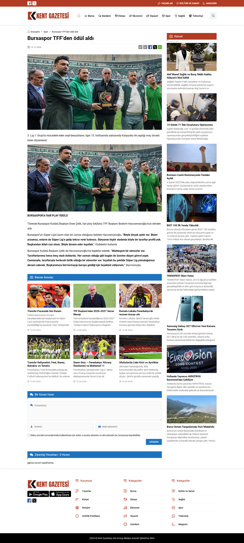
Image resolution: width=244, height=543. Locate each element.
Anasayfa (35, 31)
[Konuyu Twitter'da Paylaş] (155, 47)
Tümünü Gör (172, 41)
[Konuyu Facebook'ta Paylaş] (150, 47)
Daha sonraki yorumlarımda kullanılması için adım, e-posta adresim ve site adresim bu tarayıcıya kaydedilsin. (85, 435)
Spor (46, 31)
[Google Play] (38, 495)
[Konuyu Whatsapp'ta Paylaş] (160, 47)
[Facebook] (29, 3)
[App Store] (60, 495)
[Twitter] (34, 3)
